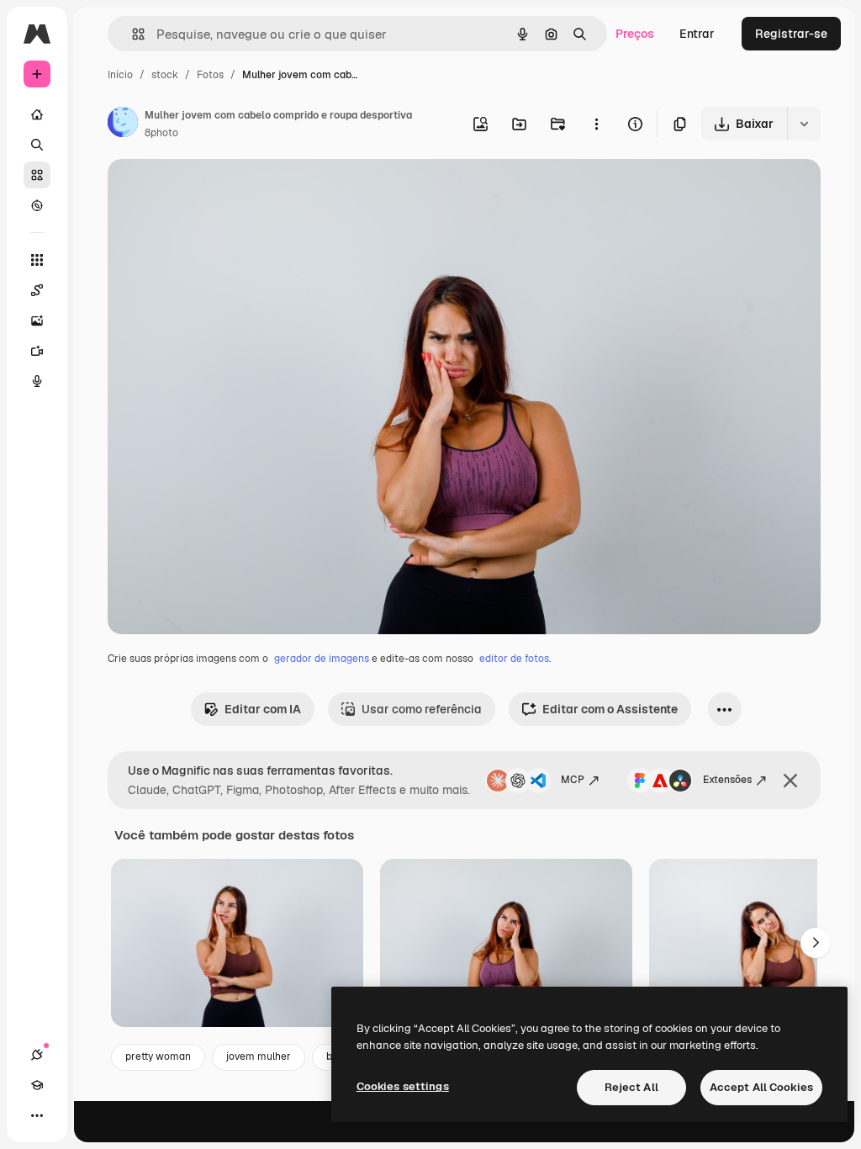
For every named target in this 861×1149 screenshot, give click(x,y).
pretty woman (158, 1056)
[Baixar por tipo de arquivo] (804, 123)
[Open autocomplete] (131, 34)
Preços (634, 33)
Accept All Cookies (761, 1087)
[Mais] (37, 1115)
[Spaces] (37, 290)
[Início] (37, 114)
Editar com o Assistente (610, 709)
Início (120, 75)
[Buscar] (37, 144)
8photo (161, 133)
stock (164, 75)
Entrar (697, 33)
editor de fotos (514, 658)
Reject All (631, 1087)
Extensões (727, 779)
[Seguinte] (815, 943)
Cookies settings (403, 1086)
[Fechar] (790, 780)
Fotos (210, 75)
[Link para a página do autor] (123, 124)
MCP (572, 779)
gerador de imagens (321, 658)
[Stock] (37, 174)
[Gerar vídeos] (37, 350)
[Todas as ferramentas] (37, 259)
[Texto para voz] (37, 381)
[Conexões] (37, 1054)
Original (215, 191)
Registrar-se (791, 33)
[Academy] (37, 1085)
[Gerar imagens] (37, 320)
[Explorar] (37, 205)
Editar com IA (262, 709)
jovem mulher (258, 1056)
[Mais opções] (596, 123)
